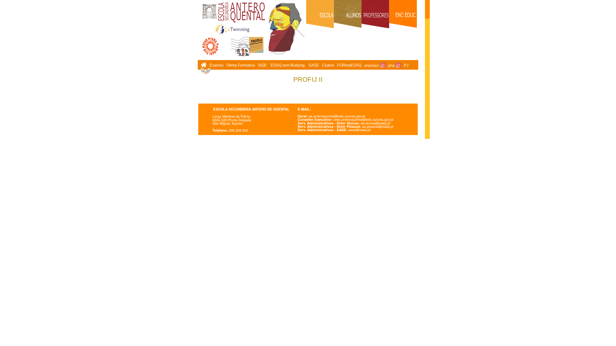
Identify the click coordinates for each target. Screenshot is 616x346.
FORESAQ (349, 65)
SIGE (262, 65)
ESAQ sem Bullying (288, 65)
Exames (217, 65)
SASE (313, 65)
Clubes (328, 65)
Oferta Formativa (240, 65)
